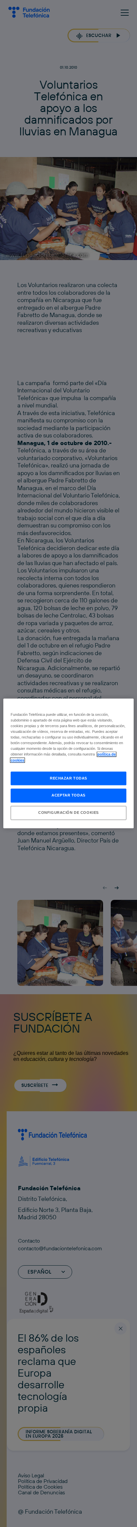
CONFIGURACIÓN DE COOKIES (68, 813)
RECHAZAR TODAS (68, 778)
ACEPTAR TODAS (68, 796)
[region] (68, 763)
